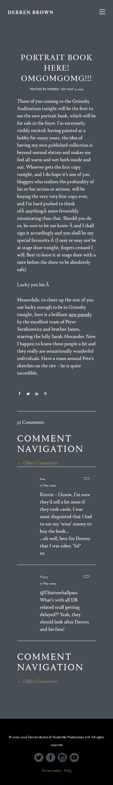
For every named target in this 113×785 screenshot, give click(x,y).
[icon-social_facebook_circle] (52, 758)
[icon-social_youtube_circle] (74, 758)
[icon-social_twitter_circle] (40, 758)
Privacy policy (51, 770)
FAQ (67, 770)
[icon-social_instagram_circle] (64, 758)
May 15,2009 (75, 89)
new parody (80, 314)
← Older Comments (37, 463)
